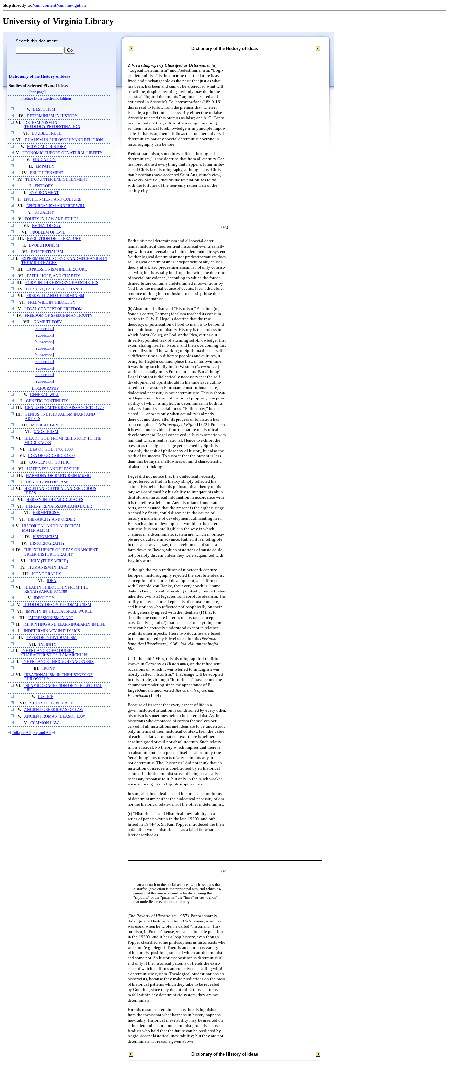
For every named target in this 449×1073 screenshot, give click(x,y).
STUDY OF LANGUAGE (51, 703)
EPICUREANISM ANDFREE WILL (55, 206)
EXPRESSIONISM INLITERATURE (56, 269)
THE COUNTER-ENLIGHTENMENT (56, 180)
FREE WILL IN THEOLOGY (52, 302)
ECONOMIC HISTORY (46, 147)
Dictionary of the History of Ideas (39, 76)
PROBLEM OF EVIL (47, 232)
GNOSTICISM (46, 432)
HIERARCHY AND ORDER (51, 519)
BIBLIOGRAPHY (45, 388)
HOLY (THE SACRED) (48, 561)
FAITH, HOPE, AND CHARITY (53, 276)
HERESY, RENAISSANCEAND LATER (59, 506)
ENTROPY (44, 186)
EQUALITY (44, 212)
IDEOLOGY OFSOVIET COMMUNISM (57, 605)
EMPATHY (45, 166)
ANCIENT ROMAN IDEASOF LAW (54, 716)
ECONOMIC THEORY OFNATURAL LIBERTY (62, 153)
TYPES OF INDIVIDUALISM (51, 638)
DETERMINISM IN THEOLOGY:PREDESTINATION (52, 125)
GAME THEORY (48, 322)
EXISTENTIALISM (47, 252)
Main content (44, 5)
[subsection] (44, 329)
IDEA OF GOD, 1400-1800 (50, 449)
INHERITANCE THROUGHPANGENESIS (58, 662)
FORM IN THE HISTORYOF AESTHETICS (61, 283)
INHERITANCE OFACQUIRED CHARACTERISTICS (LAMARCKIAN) (54, 653)
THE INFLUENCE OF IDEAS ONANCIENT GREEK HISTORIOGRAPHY (61, 552)
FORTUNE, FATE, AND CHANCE (54, 289)
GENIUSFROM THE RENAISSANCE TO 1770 (64, 408)
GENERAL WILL (44, 395)
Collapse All (21, 733)
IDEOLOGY (44, 598)
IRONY (48, 668)
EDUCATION (44, 160)
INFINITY (48, 644)
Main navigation (71, 5)
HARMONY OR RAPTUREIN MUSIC (58, 476)
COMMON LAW (44, 723)
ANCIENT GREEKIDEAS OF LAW (53, 710)
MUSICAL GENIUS (48, 425)
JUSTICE (45, 697)
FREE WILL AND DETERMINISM (55, 296)
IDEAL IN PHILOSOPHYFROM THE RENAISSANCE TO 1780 (56, 589)
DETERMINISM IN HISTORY (52, 116)
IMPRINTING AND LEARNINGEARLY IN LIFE (64, 624)
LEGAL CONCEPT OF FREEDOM (53, 309)
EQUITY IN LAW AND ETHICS (52, 219)
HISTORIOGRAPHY (47, 543)
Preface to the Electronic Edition (46, 98)
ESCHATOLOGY (46, 226)
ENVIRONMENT (44, 193)
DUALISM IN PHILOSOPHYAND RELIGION (64, 140)
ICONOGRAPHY (46, 574)
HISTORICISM (45, 537)
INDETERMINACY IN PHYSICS (52, 631)
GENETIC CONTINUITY (47, 401)
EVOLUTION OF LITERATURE (54, 239)
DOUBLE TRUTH (47, 133)
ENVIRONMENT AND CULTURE (52, 199)
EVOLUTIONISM (44, 245)
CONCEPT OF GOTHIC (49, 462)
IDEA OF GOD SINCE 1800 (51, 456)
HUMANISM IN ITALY (48, 567)
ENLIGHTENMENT (46, 173)
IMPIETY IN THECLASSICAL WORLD (59, 611)
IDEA (51, 581)
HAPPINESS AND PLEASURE (53, 469)
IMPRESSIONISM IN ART (50, 618)
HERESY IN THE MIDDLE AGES (54, 500)
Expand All (42, 733)
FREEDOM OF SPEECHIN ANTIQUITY (59, 316)
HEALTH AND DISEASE (47, 482)
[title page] (37, 92)
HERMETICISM (46, 513)
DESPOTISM (44, 109)
